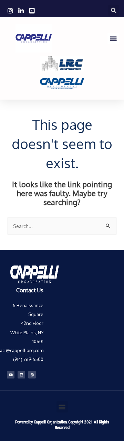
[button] (113, 10)
